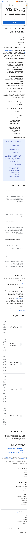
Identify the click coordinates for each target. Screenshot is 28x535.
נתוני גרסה (25, 502)
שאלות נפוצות (24, 504)
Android (25, 515)
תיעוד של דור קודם (23, 506)
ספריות (25, 476)
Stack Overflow (24, 498)
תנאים (25, 528)
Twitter (25, 488)
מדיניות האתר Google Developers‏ (18, 460)
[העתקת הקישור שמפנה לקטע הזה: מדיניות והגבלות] (8, 432)
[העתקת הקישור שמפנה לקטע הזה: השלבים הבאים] (10, 445)
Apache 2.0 (9, 458)
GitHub (25, 478)
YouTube (25, 490)
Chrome (25, 517)
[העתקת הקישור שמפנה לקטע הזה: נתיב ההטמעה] (10, 316)
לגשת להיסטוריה (17, 136)
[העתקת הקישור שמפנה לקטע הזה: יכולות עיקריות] (10, 185)
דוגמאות (25, 474)
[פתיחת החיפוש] (10, 1)
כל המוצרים (24, 523)
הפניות (25, 472)
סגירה (14, 19)
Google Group (24, 500)
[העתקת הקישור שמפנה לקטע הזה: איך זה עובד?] (12, 275)
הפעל (23, 25)
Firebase (25, 519)
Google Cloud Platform (22, 521)
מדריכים (25, 470)
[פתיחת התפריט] (25, 1)
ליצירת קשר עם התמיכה (22, 496)
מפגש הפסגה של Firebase (21, 486)
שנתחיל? (14, 22)
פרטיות (21, 528)
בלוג (26, 484)
